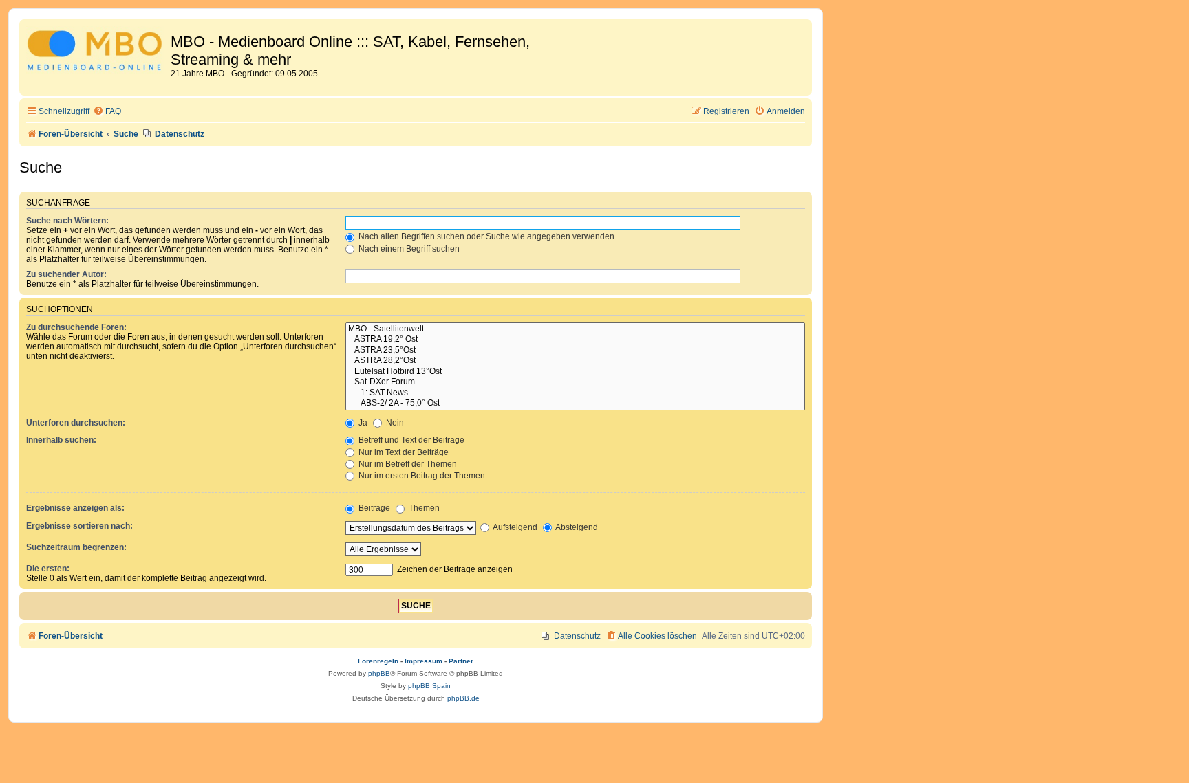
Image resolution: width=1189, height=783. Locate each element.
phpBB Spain (429, 686)
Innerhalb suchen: (61, 440)
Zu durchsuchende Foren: (76, 327)
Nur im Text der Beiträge (402, 452)
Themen (423, 508)
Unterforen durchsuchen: (75, 423)
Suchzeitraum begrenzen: (76, 547)
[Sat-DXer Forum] (575, 382)
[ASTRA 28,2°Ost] (575, 360)
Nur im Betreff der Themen (406, 464)
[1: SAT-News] (575, 393)
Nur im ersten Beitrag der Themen (420, 476)
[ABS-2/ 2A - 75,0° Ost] (575, 403)
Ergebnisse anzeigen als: (75, 508)
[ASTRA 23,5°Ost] (575, 350)
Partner (461, 661)
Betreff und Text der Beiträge (410, 440)
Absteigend (576, 527)
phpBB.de (463, 698)
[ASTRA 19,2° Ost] (575, 339)
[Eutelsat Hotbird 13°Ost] (575, 371)
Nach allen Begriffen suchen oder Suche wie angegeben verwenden (485, 236)
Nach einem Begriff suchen (408, 249)
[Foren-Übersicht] (97, 52)
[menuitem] (107, 111)
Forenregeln (378, 661)
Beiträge (373, 508)
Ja (361, 423)
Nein (394, 423)
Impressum (423, 661)
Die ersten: (47, 568)
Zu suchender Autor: (66, 274)
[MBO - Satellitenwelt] (575, 329)
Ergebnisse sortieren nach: (79, 526)
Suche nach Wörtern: (67, 220)
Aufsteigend (514, 527)
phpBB (379, 673)
